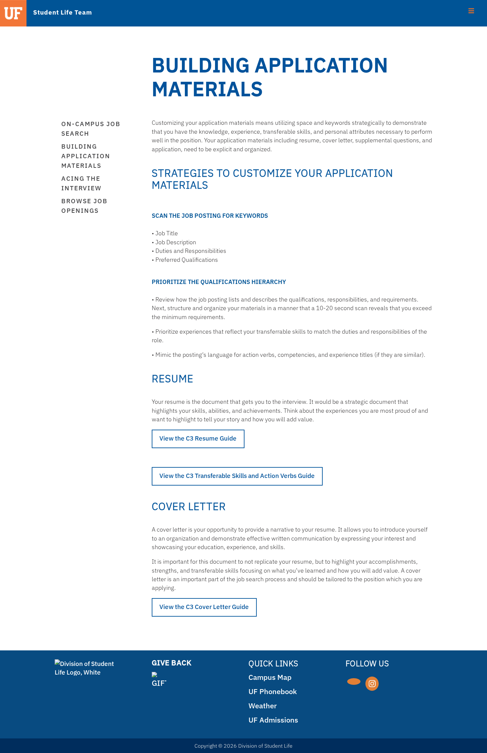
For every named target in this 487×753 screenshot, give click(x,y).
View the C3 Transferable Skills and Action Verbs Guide (237, 475)
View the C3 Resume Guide (198, 438)
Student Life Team (62, 12)
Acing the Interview (81, 183)
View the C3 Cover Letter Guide (204, 606)
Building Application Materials (85, 155)
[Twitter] (353, 681)
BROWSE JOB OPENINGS (84, 205)
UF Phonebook (272, 691)
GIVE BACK (172, 662)
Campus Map (270, 677)
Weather (262, 705)
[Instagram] (372, 684)
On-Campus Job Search (91, 128)
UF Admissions (273, 720)
